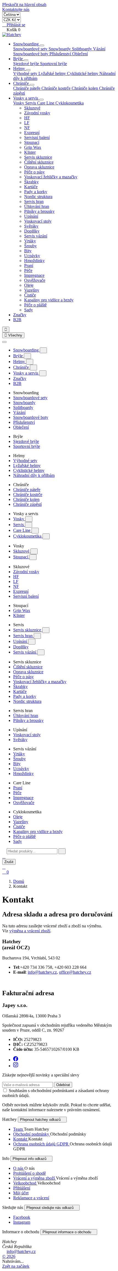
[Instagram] (15, 1065)
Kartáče (31, 186)
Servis (19, 524)
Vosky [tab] (19, 103)
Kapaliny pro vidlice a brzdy (49, 300)
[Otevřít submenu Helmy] (28, 70)
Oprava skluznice (39, 167)
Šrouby (30, 245)
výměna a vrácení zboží (29, 930)
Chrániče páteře (27, 88)
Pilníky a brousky (39, 211)
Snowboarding (26, 44)
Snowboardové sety (31, 49)
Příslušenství (60, 53)
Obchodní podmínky (31, 1134)
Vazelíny (31, 290)
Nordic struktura (38, 196)
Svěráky (31, 226)
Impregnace (34, 275)
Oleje (28, 285)
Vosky (19, 518)
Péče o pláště (35, 305)
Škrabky (31, 181)
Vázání (99, 49)
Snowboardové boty (31, 53)
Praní (28, 265)
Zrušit (8, 862)
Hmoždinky (34, 260)
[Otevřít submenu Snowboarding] (42, 45)
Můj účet (21, 1193)
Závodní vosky (37, 113)
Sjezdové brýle (26, 63)
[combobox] (32, 851)
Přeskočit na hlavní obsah (24, 4)
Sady (28, 309)
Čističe (30, 295)
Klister (30, 152)
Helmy (19, 68)
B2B (17, 319)
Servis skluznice (38, 157)
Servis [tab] (31, 103)
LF (26, 122)
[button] (3, 856)
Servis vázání (35, 236)
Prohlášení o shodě (29, 1173)
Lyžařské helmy (52, 73)
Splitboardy (82, 49)
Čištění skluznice (39, 162)
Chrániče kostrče (56, 88)
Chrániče (21, 83)
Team (18, 1129)
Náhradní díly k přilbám (34, 475)
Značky (19, 314)
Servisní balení (37, 137)
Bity (28, 250)
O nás (18, 1168)
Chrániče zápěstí (27, 504)
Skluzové (32, 108)
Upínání (31, 216)
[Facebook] (15, 1059)
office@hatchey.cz (75, 972)
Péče (28, 270)
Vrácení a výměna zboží (34, 1178)
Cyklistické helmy (83, 73)
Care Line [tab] (46, 103)
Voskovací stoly (38, 221)
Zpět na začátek (15, 1266)
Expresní (32, 132)
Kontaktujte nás (15, 9)
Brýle (18, 58)
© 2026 (8, 1256)
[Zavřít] (4, 342)
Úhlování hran (36, 206)
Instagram (21, 1222)
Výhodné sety (25, 73)
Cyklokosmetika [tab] (69, 103)
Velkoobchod (25, 1183)
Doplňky (32, 231)
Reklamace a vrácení (31, 1197)
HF (27, 117)
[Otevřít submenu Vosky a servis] (41, 99)
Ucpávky (32, 255)
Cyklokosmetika (28, 536)
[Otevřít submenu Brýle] (26, 60)
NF (27, 127)
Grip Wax (32, 147)
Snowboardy (60, 49)
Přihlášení (21, 1188)
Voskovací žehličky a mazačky (50, 177)
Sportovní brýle (53, 63)
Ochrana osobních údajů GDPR (41, 1144)
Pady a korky (35, 191)
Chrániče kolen (85, 88)
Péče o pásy (34, 172)
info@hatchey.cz (42, 972)
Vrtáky (30, 241)
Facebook (21, 1217)
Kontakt (20, 1139)
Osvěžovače (34, 280)
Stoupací (31, 142)
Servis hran (34, 201)
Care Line (22, 530)
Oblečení (80, 53)
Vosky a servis (26, 98)
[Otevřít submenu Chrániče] (32, 85)
